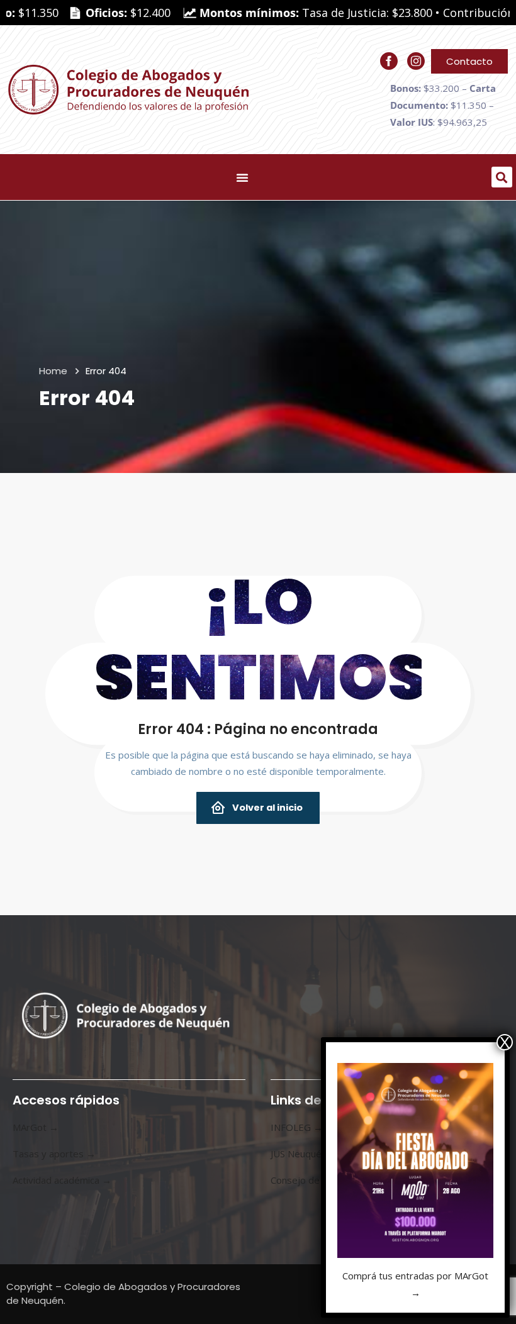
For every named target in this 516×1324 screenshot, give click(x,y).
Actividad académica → (62, 1180)
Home (53, 370)
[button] (501, 177)
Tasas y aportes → (54, 1153)
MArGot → (36, 1127)
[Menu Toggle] (242, 177)
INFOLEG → (297, 1127)
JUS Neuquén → (305, 1153)
